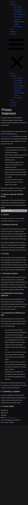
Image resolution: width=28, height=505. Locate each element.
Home (13, 2)
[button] (16, 53)
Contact (13, 34)
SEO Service (18, 7)
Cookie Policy (21, 220)
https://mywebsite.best (6, 136)
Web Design (18, 26)
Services (13, 4)
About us (14, 31)
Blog (12, 29)
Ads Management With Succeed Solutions (19, 17)
